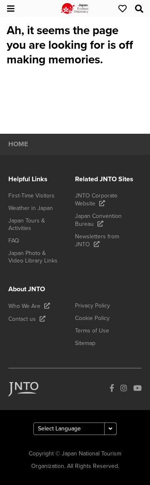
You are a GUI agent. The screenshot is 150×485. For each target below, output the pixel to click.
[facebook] (112, 389)
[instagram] (123, 389)
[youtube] (137, 389)
